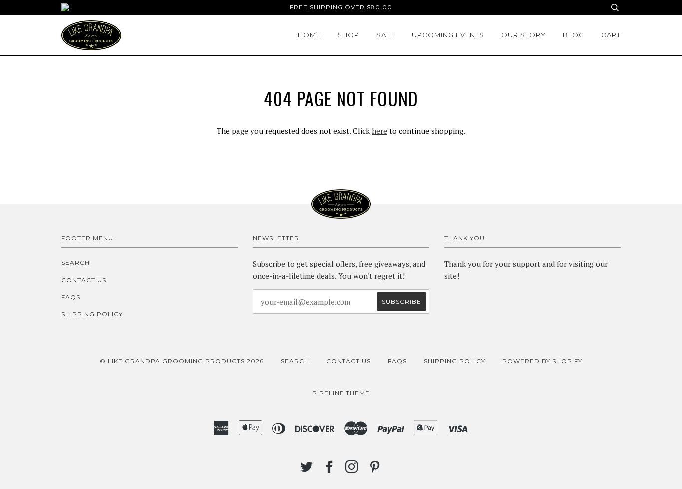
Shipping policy (92, 314)
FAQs (70, 297)
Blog (573, 35)
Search (75, 262)
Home (309, 35)
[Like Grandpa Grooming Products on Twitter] (306, 469)
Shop (348, 35)
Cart (611, 35)
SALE (385, 35)
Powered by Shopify (542, 361)
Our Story (523, 35)
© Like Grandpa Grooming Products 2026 (182, 361)
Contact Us (83, 280)
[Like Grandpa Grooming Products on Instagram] (352, 469)
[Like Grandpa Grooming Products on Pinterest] (375, 469)
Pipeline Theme (341, 393)
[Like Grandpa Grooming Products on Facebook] (329, 469)
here (379, 131)
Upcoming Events (448, 35)
